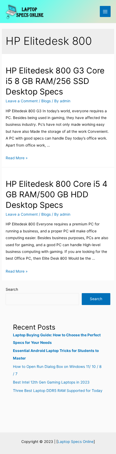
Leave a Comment (22, 101)
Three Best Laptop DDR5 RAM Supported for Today (58, 390)
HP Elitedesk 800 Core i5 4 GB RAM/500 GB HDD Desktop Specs (56, 194)
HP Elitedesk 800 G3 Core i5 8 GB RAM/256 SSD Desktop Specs (55, 81)
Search (12, 289)
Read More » (17, 158)
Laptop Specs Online (76, 441)
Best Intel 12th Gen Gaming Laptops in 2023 (51, 382)
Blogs (46, 101)
